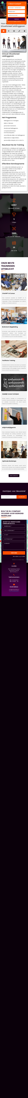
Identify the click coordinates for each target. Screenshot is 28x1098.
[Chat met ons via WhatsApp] (2, 2)
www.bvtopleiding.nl (14, 591)
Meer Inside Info (14, 475)
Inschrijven (22, 497)
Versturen (14, 553)
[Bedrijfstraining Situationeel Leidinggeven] (14, 43)
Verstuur (16, 19)
